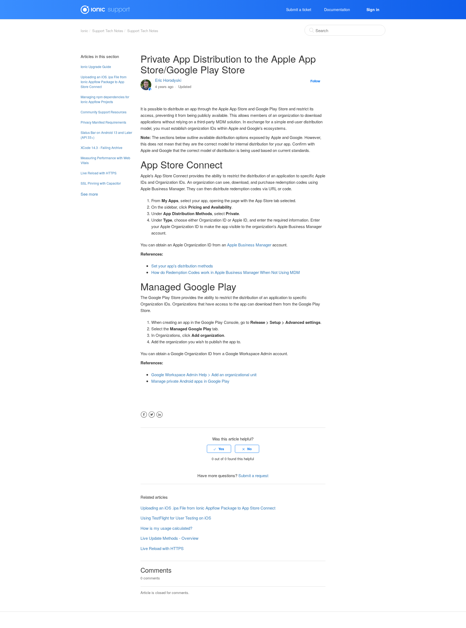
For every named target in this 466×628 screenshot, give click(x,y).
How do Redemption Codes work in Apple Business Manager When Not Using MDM (225, 272)
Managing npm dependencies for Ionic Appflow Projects (105, 99)
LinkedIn (159, 414)
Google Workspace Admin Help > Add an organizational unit (203, 374)
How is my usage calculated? (166, 528)
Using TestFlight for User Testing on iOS (176, 518)
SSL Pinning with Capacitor (101, 183)
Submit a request (253, 475)
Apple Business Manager (249, 244)
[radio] (219, 449)
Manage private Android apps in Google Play (190, 381)
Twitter (151, 414)
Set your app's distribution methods (182, 266)
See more (89, 194)
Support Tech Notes (107, 30)
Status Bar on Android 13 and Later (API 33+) (106, 135)
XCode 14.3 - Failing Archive (101, 147)
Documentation (337, 9)
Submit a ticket (298, 9)
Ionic (84, 30)
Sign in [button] (372, 9)
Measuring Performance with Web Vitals (105, 160)
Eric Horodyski (168, 80)
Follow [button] (315, 81)
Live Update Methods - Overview (169, 538)
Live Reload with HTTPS (98, 173)
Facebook (144, 414)
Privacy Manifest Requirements (103, 122)
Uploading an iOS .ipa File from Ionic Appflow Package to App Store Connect (103, 81)
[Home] (105, 9)
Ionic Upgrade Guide (96, 66)
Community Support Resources (103, 112)
